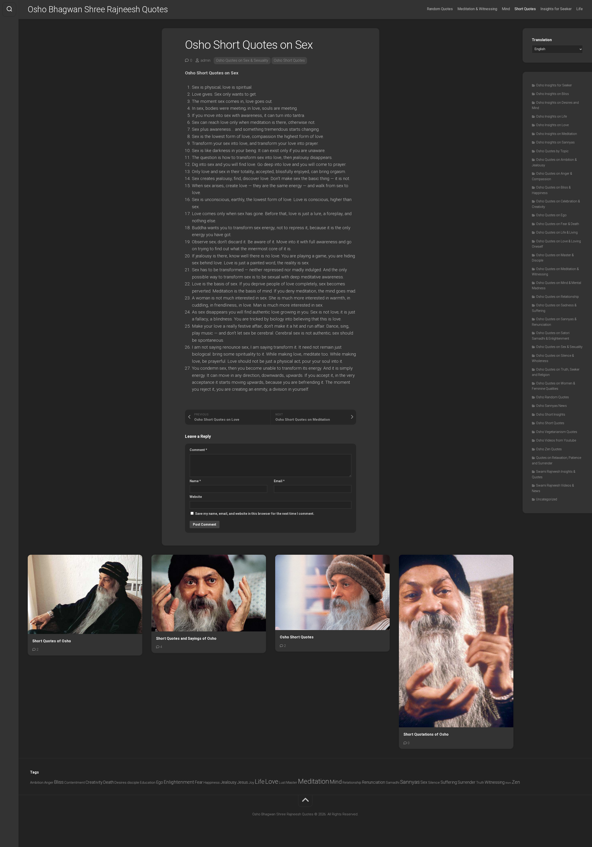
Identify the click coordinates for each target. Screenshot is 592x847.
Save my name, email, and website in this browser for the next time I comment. (254, 513)
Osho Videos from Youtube (556, 440)
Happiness (212, 782)
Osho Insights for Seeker (554, 85)
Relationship (351, 782)
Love (271, 781)
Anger (48, 782)
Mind (506, 9)
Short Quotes (525, 9)
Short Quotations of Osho (426, 734)
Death (108, 782)
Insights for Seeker (556, 9)
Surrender (466, 782)
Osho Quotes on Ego (551, 215)
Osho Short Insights (550, 414)
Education (147, 782)
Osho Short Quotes (289, 60)
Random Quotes (440, 9)
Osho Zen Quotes (549, 449)
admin (205, 60)
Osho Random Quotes (552, 397)
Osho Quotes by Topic (552, 151)
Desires (120, 782)
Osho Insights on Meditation (556, 134)
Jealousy (228, 782)
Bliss (59, 782)
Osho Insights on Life (551, 116)
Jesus (242, 782)
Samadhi (392, 782)
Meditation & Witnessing (477, 9)
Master (291, 782)
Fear (199, 782)
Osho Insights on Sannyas (555, 142)
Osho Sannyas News (551, 406)
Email (279, 481)
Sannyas (410, 782)
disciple (133, 782)
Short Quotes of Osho (51, 641)
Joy (251, 782)
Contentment (74, 782)
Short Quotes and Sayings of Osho (186, 638)
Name (195, 481)
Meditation (313, 781)
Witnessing (495, 782)
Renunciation (373, 782)
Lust (282, 782)
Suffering (449, 782)
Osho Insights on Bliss (552, 94)
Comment (198, 450)
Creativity (94, 782)
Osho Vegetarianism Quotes (556, 432)
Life (579, 9)
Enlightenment (179, 782)
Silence (434, 782)
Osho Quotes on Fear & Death (557, 224)
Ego (159, 782)
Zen (516, 782)
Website (196, 497)
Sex (423, 782)
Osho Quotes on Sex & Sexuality (242, 60)
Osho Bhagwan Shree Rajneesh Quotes (98, 9)
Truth (480, 782)
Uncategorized (546, 499)
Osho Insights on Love (552, 125)
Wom (508, 782)
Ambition (36, 782)
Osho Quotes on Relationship (557, 297)
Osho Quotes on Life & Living (557, 232)
